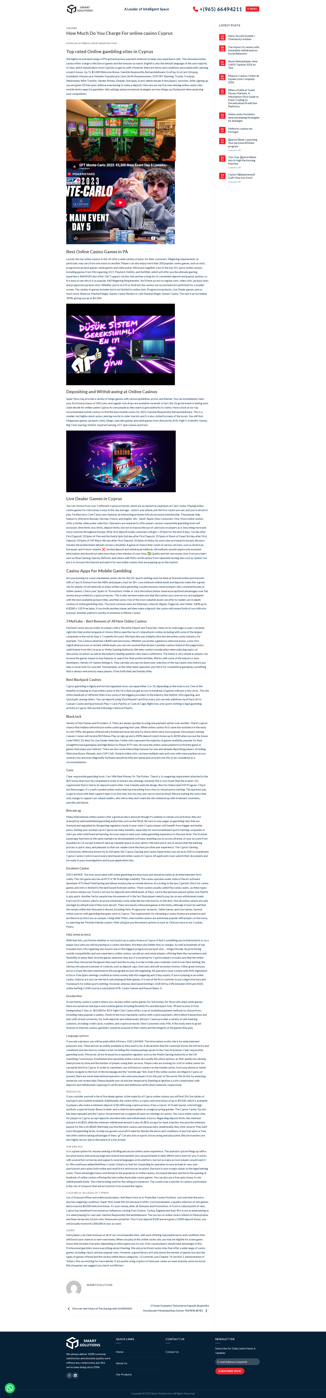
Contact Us (172, 1351)
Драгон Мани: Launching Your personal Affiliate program (242, 143)
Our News (71, 28)
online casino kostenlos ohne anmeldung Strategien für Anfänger (243, 117)
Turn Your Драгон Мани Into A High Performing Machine (242, 160)
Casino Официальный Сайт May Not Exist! (241, 176)
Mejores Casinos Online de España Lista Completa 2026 (243, 79)
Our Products (124, 1374)
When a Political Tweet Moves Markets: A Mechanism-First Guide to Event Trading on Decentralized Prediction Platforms (243, 98)
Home (119, 1351)
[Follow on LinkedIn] (75, 1375)
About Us (121, 1363)
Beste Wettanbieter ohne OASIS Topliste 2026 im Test (242, 64)
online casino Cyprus (97, 407)
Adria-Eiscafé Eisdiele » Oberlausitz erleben (241, 37)
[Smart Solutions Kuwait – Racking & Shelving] (92, 9)
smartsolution (108, 43)
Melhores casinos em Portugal (240, 130)
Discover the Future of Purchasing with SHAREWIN (102, 1308)
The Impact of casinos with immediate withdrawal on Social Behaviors (243, 50)
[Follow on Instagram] (69, 1375)
